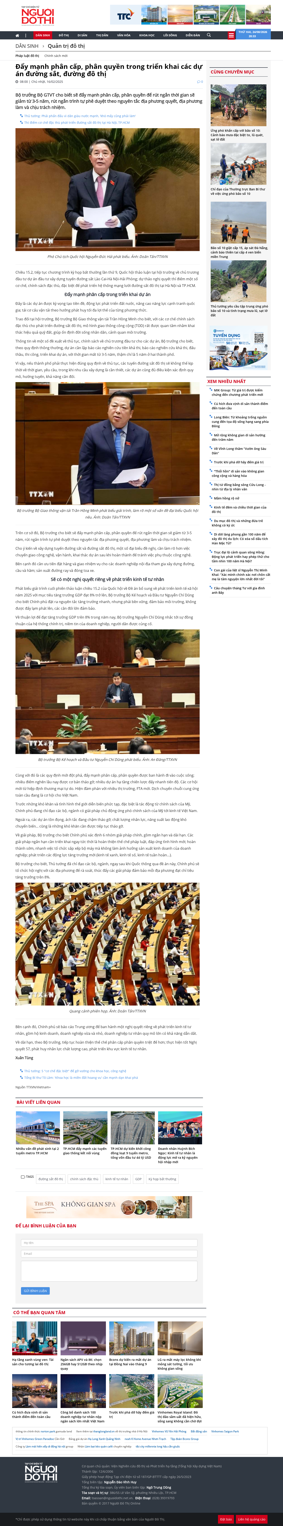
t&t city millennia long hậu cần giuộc (158, 1446)
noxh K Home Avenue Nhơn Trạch (145, 1439)
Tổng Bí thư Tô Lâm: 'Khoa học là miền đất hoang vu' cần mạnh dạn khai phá (81, 1077)
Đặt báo (226, 1519)
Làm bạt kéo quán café (99, 1446)
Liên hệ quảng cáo (251, 1519)
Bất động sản (199, 1431)
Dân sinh (43, 35)
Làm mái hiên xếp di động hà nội (45, 1446)
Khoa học (147, 35)
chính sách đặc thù (84, 1179)
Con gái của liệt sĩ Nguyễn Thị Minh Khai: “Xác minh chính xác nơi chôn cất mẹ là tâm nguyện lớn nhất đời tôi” (241, 574)
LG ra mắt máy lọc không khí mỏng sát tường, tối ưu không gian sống (179, 1364)
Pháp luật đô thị (27, 56)
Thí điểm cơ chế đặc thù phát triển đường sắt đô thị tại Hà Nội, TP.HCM (77, 122)
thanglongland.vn (104, 1431)
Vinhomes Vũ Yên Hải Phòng (169, 1431)
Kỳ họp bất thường (162, 1179)
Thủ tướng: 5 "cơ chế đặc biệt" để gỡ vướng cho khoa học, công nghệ (75, 1071)
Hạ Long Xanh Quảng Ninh (104, 1439)
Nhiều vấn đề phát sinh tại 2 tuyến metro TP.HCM (37, 1151)
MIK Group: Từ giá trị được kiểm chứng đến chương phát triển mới (237, 392)
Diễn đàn (193, 35)
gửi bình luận (35, 1291)
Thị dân (102, 35)
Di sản (82, 35)
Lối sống (170, 35)
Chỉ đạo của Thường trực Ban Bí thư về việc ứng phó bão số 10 (238, 191)
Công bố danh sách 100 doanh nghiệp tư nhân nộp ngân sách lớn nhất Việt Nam (82, 1416)
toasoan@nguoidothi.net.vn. (113, 1498)
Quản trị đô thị (65, 45)
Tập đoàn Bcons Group (184, 1439)
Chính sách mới (56, 56)
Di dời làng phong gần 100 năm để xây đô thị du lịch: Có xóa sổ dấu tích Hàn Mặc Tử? (240, 538)
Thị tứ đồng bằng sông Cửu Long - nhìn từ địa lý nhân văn (239, 487)
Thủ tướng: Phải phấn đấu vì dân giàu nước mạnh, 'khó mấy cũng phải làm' (80, 116)
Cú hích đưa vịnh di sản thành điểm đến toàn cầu (31, 1414)
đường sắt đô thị (50, 1179)
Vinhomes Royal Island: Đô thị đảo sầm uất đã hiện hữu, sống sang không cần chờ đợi (180, 1416)
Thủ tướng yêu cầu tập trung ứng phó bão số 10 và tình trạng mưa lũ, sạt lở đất (239, 310)
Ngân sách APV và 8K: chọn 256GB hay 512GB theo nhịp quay (82, 1364)
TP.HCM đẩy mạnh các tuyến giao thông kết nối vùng (85, 1151)
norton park (48, 1431)
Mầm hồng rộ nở (226, 498)
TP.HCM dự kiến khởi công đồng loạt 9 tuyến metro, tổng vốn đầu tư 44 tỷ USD (131, 1153)
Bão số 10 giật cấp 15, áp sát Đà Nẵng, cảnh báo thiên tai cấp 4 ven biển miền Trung (239, 252)
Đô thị (64, 35)
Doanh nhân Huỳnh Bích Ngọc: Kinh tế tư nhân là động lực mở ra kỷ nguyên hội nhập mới (178, 1155)
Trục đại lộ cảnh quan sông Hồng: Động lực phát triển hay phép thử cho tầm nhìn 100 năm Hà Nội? (240, 556)
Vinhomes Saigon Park (225, 1431)
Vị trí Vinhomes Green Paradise (35, 1439)
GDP (138, 1179)
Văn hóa (123, 35)
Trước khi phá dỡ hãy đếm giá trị (239, 462)
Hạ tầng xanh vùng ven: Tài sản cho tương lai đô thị (33, 1362)
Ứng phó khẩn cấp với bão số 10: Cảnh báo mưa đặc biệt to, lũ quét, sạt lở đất (237, 134)
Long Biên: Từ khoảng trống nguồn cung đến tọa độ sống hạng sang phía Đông (240, 421)
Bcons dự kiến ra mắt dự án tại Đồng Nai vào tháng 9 (130, 1362)
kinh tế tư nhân (116, 1179)
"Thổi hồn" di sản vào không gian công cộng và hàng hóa (238, 473)
